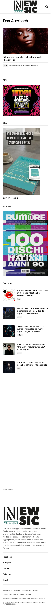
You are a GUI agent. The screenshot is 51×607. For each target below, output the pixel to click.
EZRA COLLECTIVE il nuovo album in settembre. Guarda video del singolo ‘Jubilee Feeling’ (32, 310)
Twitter (6, 568)
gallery (19, 335)
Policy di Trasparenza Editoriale (14, 598)
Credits (17, 590)
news (6, 65)
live (18, 299)
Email (5, 580)
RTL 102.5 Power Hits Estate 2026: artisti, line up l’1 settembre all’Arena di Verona (32, 292)
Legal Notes (7, 594)
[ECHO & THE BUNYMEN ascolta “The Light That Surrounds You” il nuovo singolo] (9, 349)
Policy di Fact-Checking (22, 594)
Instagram (7, 562)
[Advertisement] (25, 405)
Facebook (7, 557)
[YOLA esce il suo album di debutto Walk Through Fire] (25, 41)
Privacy (35, 590)
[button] (4, 6)
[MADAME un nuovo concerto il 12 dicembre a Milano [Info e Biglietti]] (9, 367)
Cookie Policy (26, 590)
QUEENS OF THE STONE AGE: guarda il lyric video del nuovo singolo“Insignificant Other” (30, 328)
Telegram (7, 574)
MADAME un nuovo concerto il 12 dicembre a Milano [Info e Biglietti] (32, 363)
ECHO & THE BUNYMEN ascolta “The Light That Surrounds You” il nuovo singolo (31, 346)
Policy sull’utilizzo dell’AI (36, 598)
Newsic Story (7, 590)
